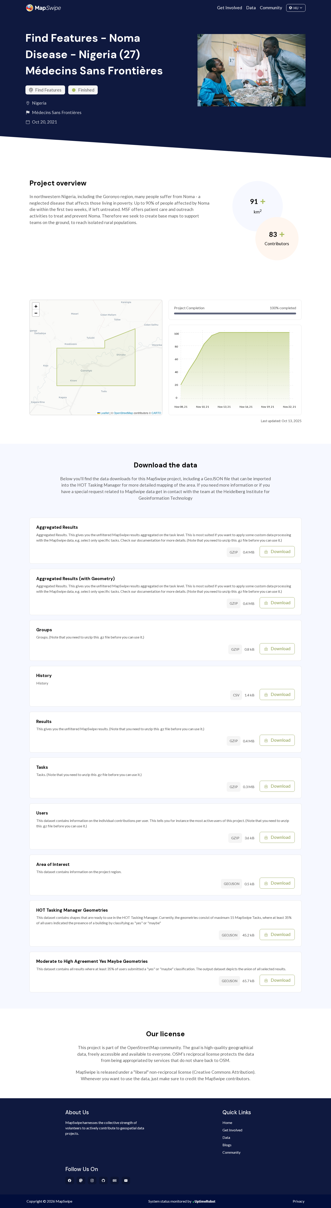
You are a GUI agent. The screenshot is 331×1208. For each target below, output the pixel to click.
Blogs (226, 1145)
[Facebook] (69, 1180)
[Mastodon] (81, 1180)
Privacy (298, 1201)
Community (271, 7)
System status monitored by (169, 1201)
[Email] (126, 1180)
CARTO (156, 413)
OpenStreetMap (123, 413)
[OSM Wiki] (114, 1180)
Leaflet (104, 413)
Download (280, 551)
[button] (35, 306)
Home (227, 1122)
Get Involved (229, 7)
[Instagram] (92, 1180)
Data (251, 7)
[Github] (103, 1180)
